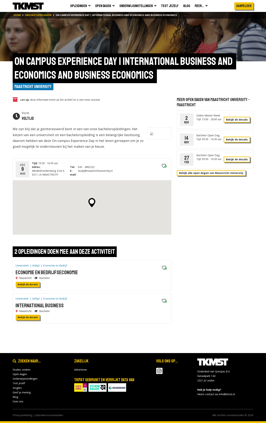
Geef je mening (22, 392)
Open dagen (20, 374)
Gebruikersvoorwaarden (49, 415)
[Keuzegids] (117, 387)
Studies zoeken (21, 369)
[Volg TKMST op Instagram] (159, 372)
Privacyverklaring (22, 415)
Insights (17, 388)
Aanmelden (243, 6)
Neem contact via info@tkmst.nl (216, 394)
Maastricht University (33, 86)
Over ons (18, 401)
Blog (15, 397)
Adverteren (80, 369)
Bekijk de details (28, 284)
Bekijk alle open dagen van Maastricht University (211, 173)
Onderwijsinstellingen (25, 378)
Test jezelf (19, 383)
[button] (91, 202)
